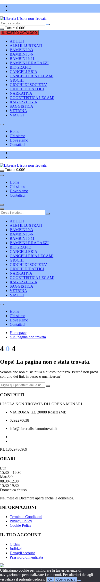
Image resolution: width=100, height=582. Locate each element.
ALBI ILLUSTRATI (26, 45)
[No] (79, 580)
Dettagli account (22, 553)
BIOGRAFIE (20, 67)
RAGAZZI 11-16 (23, 102)
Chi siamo (17, 136)
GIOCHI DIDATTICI (27, 89)
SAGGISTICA (21, 106)
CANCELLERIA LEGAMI (31, 76)
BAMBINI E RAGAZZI (29, 63)
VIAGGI (17, 115)
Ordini (15, 544)
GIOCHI (17, 80)
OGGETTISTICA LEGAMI (32, 98)
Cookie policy (65, 579)
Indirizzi (16, 549)
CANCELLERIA (23, 72)
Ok (50, 579)
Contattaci (17, 144)
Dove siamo (19, 140)
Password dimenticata (26, 557)
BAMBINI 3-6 (21, 54)
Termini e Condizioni (26, 517)
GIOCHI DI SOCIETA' (28, 85)
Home (14, 131)
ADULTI (17, 41)
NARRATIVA (21, 93)
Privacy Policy (21, 521)
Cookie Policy (21, 525)
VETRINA (18, 111)
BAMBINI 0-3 (21, 50)
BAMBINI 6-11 (22, 59)
